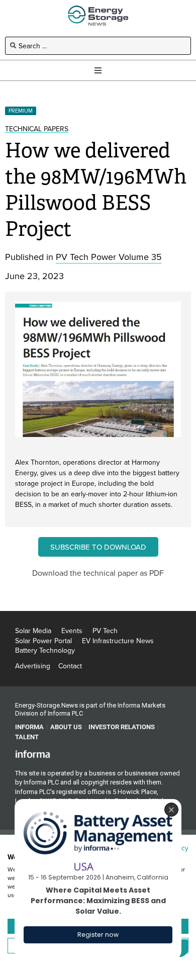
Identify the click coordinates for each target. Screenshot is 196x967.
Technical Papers (36, 129)
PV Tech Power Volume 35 (109, 256)
